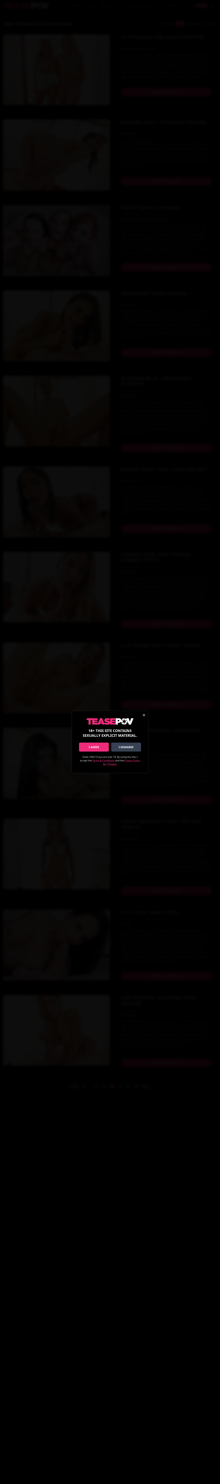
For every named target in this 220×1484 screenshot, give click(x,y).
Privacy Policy (132, 760)
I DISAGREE (126, 747)
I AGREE (94, 747)
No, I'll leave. (110, 764)
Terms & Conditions (103, 760)
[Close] (144, 715)
